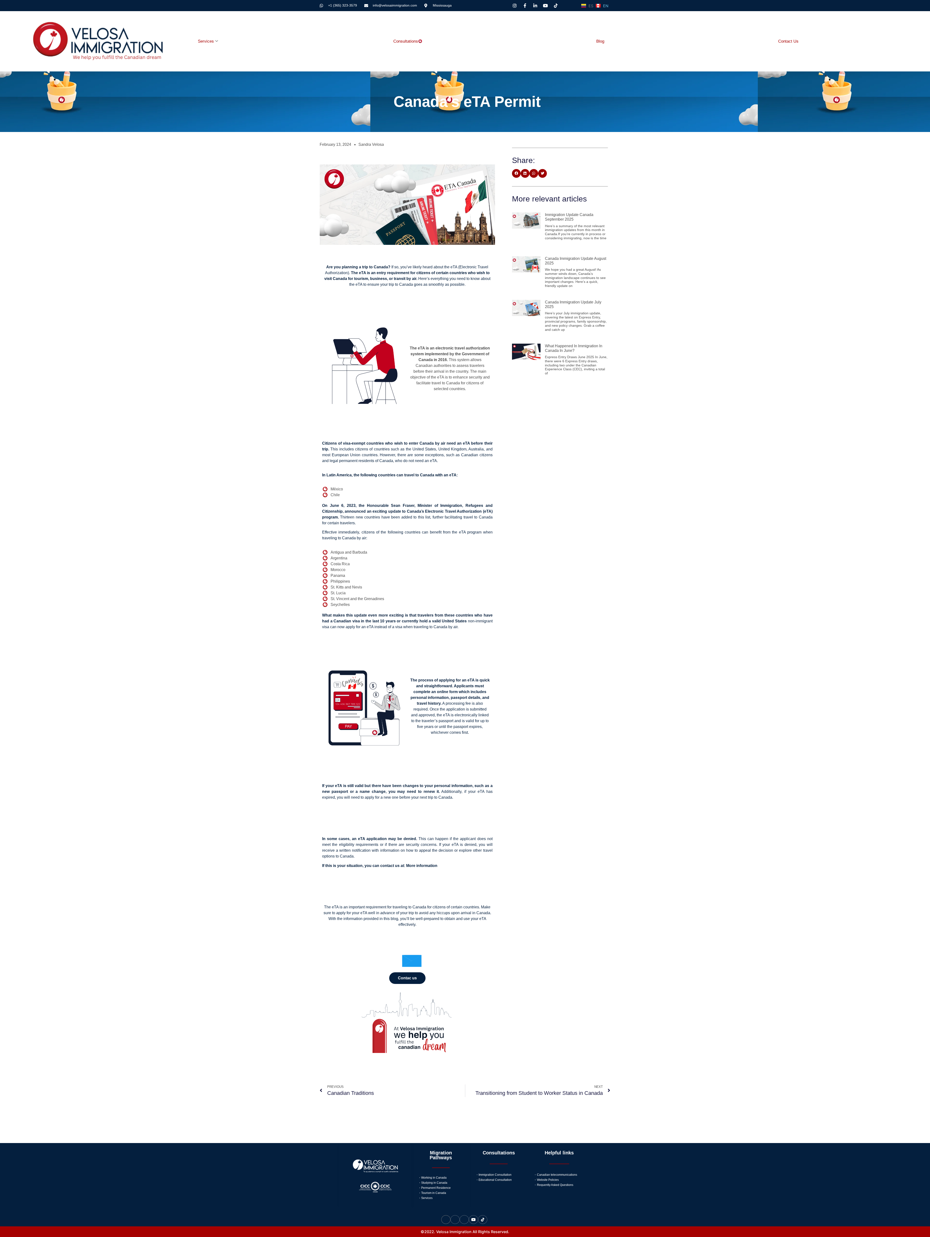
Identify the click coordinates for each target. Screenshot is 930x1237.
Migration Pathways (441, 1155)
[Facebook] (455, 1219)
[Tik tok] (482, 1219)
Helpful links (559, 1152)
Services (206, 41)
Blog (600, 41)
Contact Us (788, 41)
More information (421, 866)
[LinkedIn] (464, 1219)
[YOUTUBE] (473, 1219)
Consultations (405, 41)
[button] (516, 173)
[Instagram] (445, 1219)
